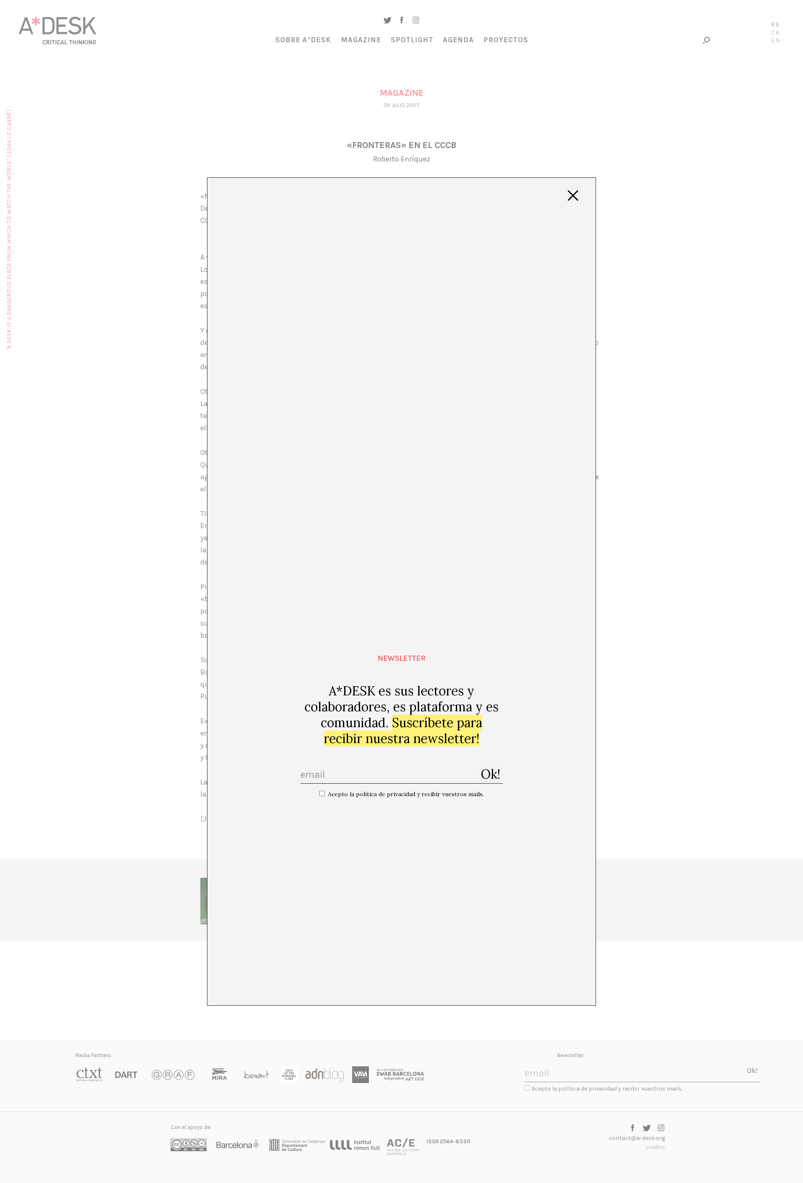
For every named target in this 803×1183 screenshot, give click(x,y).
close (573, 195)
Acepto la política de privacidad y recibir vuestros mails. (406, 794)
